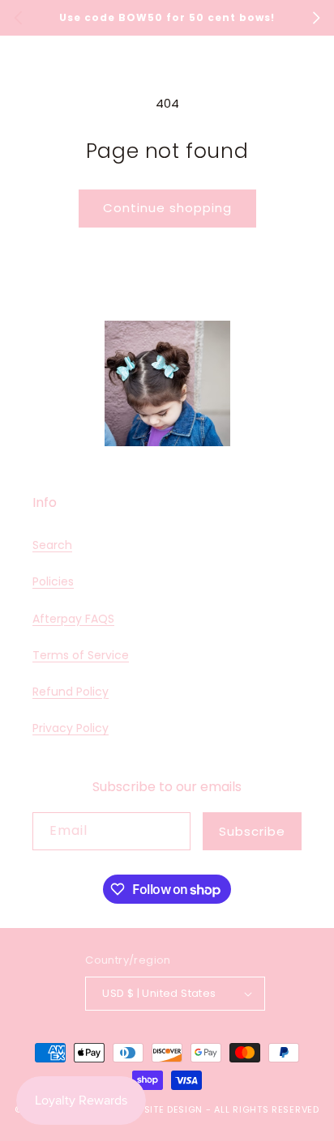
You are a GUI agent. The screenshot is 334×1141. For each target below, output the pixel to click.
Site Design (173, 1109)
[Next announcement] (316, 18)
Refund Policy (70, 691)
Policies (53, 581)
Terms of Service (80, 655)
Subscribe (252, 831)
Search (52, 545)
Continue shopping (167, 207)
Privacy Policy (70, 728)
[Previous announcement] (18, 18)
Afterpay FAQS (73, 619)
